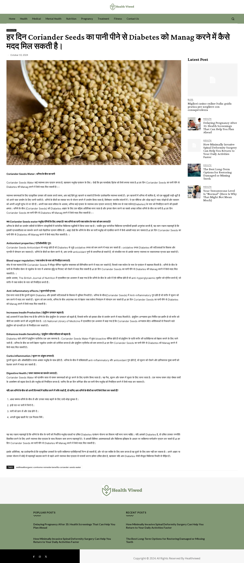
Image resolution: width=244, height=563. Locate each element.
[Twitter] (46, 557)
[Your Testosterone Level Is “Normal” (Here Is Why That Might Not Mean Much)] (194, 191)
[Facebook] (34, 557)
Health (11, 30)
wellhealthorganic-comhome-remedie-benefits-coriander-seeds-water (48, 467)
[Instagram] (40, 557)
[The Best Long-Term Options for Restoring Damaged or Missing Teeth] (194, 170)
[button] (233, 18)
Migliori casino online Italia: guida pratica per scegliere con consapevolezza (210, 107)
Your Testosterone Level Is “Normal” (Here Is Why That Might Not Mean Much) (220, 195)
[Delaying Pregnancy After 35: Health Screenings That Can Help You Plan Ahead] (194, 123)
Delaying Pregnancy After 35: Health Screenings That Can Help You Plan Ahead (220, 127)
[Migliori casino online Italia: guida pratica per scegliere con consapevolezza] (213, 79)
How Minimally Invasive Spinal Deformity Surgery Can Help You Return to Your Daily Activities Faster (220, 151)
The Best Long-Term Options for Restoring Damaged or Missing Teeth (217, 173)
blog (190, 99)
